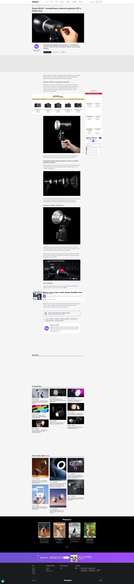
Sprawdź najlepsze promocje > (93, 93)
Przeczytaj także (36, 386)
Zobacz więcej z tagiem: (41, 455)
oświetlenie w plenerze (59, 320)
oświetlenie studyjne (49, 320)
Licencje (47, 569)
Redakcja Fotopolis (36, 49)
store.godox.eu (46, 306)
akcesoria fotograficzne (64, 318)
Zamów (67, 546)
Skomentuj (55, 52)
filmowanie (57, 318)
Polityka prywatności (49, 570)
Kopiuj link (63, 52)
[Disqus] (58, 370)
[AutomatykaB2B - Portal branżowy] (68, 581)
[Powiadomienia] (2, 581)
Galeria (61, 568)
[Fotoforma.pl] (58, 97)
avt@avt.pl (99, 569)
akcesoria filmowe (74, 318)
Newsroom (34, 570)
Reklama (33, 569)
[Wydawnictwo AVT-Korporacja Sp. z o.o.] (78, 570)
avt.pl (98, 570)
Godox (47, 318)
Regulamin (48, 568)
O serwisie (34, 573)
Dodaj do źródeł (46, 52)
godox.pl (49, 305)
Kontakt (33, 568)
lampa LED (51, 318)
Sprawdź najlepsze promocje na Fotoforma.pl (58, 99)
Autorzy (33, 572)
